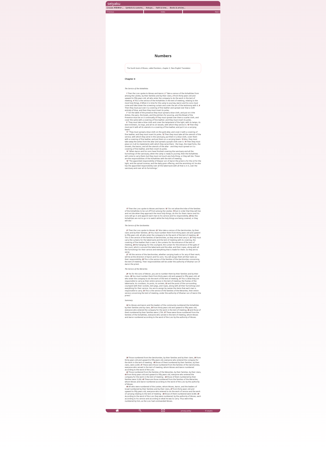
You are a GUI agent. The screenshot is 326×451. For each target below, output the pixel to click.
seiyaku (113, 3)
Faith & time (161, 7)
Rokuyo (149, 7)
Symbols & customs (134, 7)
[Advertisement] (163, 33)
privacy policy (186, 411)
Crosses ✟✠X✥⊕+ (114, 7)
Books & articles (177, 7)
